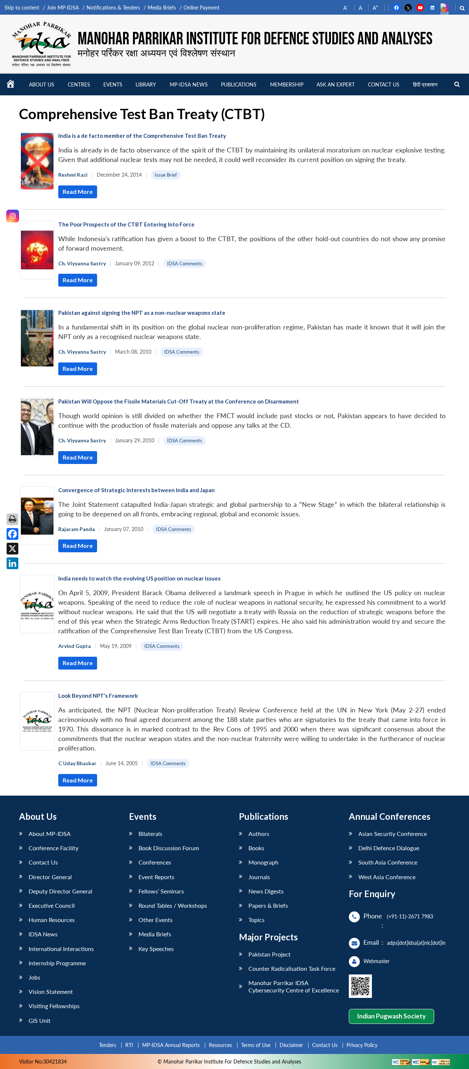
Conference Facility (53, 847)
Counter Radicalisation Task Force (291, 968)
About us (41, 84)
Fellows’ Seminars (161, 891)
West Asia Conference (387, 876)
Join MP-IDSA (63, 7)
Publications (238, 84)
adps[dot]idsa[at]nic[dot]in (416, 943)
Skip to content (21, 7)
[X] (12, 548)
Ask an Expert (336, 84)
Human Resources (52, 919)
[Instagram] (12, 216)
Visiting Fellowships (54, 1005)
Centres (79, 84)
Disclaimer (291, 1045)
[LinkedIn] (12, 563)
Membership (286, 84)
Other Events (156, 919)
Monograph (263, 862)
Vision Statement (51, 991)
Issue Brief (166, 175)
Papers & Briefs (268, 905)
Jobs (34, 977)
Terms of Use (255, 1045)
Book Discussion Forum (169, 847)
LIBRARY (146, 84)
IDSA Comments (184, 263)
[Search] (457, 84)
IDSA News (43, 933)
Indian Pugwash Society (391, 1016)
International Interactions (61, 948)
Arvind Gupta (74, 646)
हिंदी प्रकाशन (425, 84)
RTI (129, 1045)
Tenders (107, 1045)
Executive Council (52, 905)
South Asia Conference (387, 862)
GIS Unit (40, 1020)
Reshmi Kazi (73, 175)
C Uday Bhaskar (77, 763)
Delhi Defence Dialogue (388, 847)
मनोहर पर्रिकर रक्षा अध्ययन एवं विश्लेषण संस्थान (156, 53)
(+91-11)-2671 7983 (410, 916)
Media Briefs (162, 7)
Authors (258, 833)
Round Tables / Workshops (173, 905)
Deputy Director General (60, 891)
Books (256, 847)
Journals (259, 876)
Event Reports (156, 876)
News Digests (266, 891)
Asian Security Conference (392, 833)
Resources (220, 1045)
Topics (256, 919)
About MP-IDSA (50, 833)
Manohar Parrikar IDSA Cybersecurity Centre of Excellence (293, 986)
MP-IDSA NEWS (189, 84)
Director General (50, 876)
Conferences (155, 862)
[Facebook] (12, 534)
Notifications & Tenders (113, 7)
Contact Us (43, 862)
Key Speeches (156, 948)
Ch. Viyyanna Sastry (82, 263)
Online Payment (201, 7)
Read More (78, 191)
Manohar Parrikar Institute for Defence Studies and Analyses (255, 39)
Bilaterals (150, 833)
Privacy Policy (362, 1045)
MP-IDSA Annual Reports (171, 1045)
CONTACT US (383, 84)
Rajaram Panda (76, 529)
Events (112, 84)
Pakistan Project (269, 954)
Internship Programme (57, 962)
